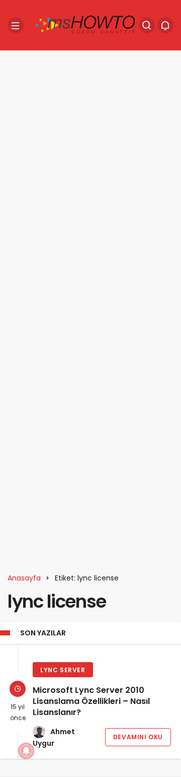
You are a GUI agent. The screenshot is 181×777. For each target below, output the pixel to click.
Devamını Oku (138, 737)
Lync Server (62, 670)
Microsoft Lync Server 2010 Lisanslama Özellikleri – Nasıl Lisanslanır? (91, 701)
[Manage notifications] (26, 751)
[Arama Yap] (147, 25)
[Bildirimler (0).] (165, 25)
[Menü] (16, 25)
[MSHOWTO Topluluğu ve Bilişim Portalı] (86, 24)
